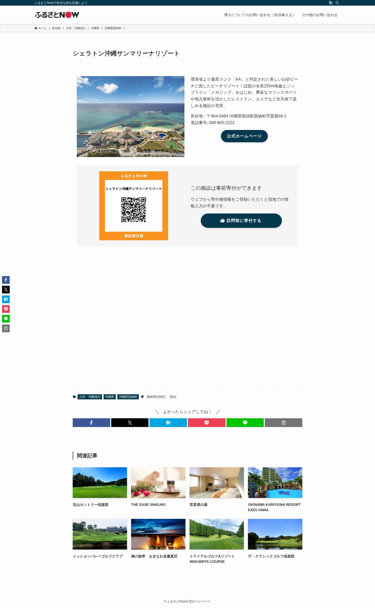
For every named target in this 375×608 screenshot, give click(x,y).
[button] (91, 422)
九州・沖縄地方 (90, 397)
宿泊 (173, 397)
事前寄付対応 (156, 397)
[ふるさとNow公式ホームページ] (57, 15)
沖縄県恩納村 (128, 397)
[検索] (337, 3)
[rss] (330, 3)
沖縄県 (109, 397)
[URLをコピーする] (283, 422)
